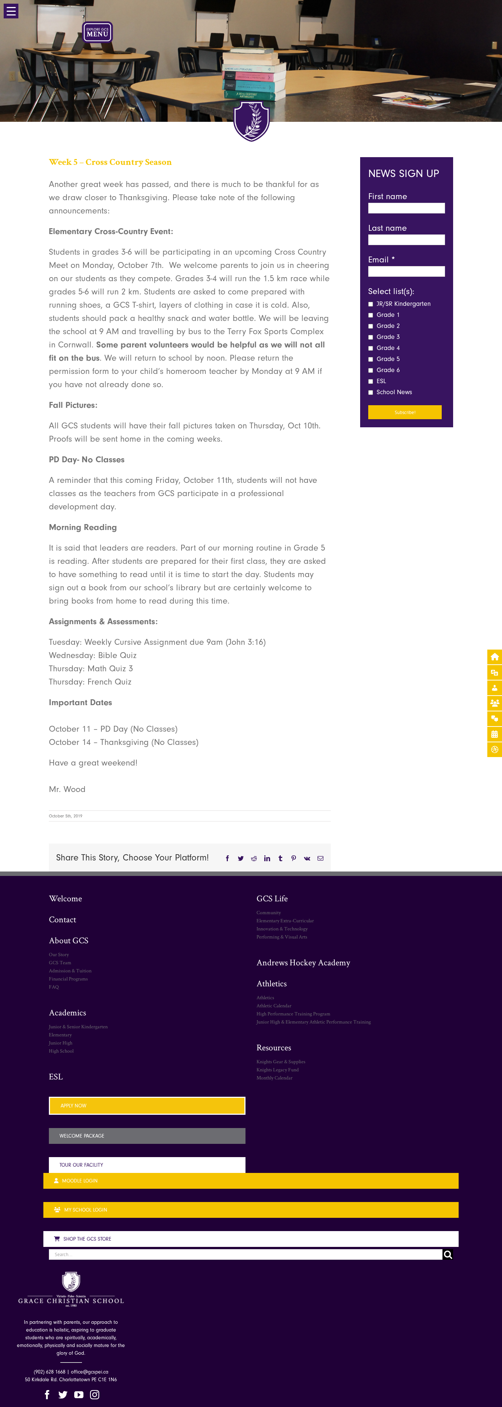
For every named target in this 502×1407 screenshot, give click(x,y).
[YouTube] (78, 1394)
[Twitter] (63, 1394)
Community (269, 912)
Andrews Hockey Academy (303, 962)
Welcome (65, 898)
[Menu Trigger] (11, 11)
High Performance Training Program (293, 1013)
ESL (380, 381)
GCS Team (60, 962)
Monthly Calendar (275, 1077)
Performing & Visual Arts (282, 936)
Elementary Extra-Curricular (285, 920)
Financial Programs (68, 978)
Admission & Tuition (70, 970)
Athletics (272, 983)
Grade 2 (387, 326)
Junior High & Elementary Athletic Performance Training (314, 1021)
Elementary (60, 1034)
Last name (387, 228)
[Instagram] (94, 1394)
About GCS (69, 940)
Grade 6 (387, 370)
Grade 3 (387, 337)
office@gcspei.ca (89, 1372)
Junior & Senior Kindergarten (78, 1026)
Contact (62, 919)
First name (387, 196)
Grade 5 (387, 359)
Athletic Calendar (274, 1005)
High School (61, 1050)
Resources (274, 1047)
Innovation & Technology (282, 928)
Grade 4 (387, 348)
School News (393, 392)
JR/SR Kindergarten (403, 304)
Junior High (60, 1042)
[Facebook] (47, 1394)
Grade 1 (387, 315)
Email (381, 259)
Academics (67, 1012)
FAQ (54, 986)
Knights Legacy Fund (278, 1069)
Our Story (59, 954)
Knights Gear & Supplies (281, 1061)
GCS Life (272, 898)
